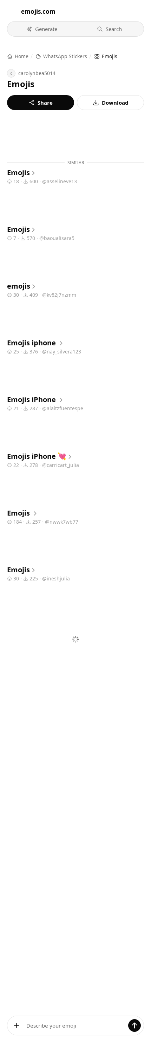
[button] (41, 29)
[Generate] (134, 1025)
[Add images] (16, 1025)
